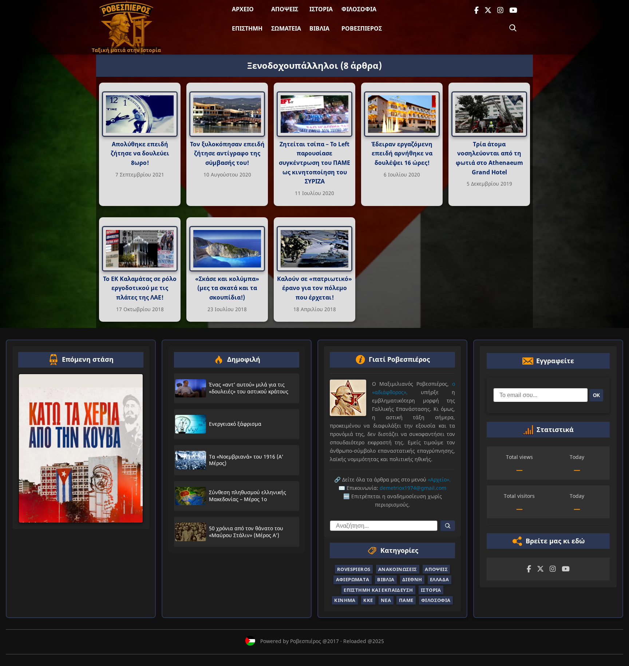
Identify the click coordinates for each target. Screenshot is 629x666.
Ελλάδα (439, 579)
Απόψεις (284, 9)
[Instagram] (500, 10)
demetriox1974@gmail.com (413, 487)
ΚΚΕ (368, 600)
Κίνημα (344, 600)
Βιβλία (319, 28)
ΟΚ (596, 395)
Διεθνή (412, 579)
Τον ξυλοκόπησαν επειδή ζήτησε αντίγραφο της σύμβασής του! (227, 153)
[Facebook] (476, 10)
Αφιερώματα (352, 579)
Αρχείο (243, 9)
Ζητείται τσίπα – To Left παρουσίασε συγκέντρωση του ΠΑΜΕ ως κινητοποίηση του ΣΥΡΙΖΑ (314, 162)
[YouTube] (513, 10)
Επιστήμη (247, 28)
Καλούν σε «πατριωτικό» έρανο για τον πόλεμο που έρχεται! (314, 288)
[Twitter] (487, 10)
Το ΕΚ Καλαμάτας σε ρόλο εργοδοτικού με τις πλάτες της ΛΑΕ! (140, 288)
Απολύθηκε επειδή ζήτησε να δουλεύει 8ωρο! (140, 153)
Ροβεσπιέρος (361, 28)
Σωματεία (286, 28)
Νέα (386, 600)
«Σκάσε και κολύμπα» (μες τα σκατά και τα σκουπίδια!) (227, 288)
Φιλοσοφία (358, 9)
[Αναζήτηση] (512, 28)
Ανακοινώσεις (397, 569)
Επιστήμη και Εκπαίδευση (378, 589)
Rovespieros (353, 569)
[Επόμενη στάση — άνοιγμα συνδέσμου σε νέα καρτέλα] (80, 448)
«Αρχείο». (439, 479)
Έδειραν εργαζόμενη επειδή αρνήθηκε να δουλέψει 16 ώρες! (402, 153)
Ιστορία (321, 9)
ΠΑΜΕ (406, 600)
